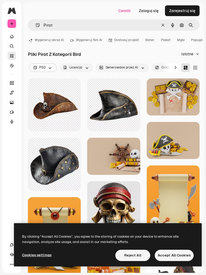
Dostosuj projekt (126, 40)
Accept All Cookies (174, 255)
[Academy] (12, 254)
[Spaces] (12, 92)
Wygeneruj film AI (89, 40)
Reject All (132, 255)
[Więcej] (12, 264)
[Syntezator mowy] (12, 121)
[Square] (195, 67)
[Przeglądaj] (12, 65)
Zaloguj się (149, 10)
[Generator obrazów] (12, 102)
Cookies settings (37, 255)
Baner (149, 40)
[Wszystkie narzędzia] (12, 83)
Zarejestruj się (182, 10)
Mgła (181, 40)
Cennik (124, 10)
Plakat (166, 40)
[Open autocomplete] (35, 25)
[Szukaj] (12, 46)
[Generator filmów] (12, 112)
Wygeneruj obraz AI (49, 40)
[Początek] (12, 36)
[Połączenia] (12, 245)
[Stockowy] (12, 56)
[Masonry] (185, 67)
